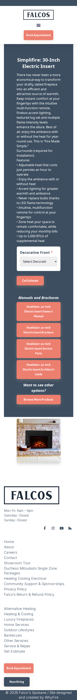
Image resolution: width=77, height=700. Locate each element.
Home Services (16, 625)
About (9, 547)
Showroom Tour (17, 563)
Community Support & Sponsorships (34, 584)
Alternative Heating (20, 609)
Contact (10, 558)
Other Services (16, 641)
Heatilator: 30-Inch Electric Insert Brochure (38, 330)
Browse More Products (38, 399)
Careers (10, 552)
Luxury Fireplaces (19, 619)
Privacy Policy (15, 589)
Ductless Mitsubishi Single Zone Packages (30, 570)
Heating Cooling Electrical (25, 578)
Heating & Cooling (18, 614)
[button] (38, 25)
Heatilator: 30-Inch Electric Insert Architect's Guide (38, 369)
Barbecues (13, 635)
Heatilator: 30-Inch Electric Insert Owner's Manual (38, 311)
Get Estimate (30, 280)
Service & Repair (17, 646)
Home (9, 542)
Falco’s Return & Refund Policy (29, 594)
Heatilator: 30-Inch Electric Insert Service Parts (38, 348)
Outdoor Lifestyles (19, 630)
